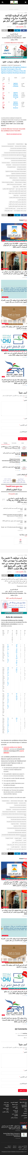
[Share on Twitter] (11, 30)
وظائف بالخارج (6, 1111)
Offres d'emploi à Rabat (20, 182)
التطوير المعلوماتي (18, 838)
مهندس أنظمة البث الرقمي (10, 208)
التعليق (25, 400)
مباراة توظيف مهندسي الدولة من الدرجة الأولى (17, 204)
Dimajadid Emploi (12, 167)
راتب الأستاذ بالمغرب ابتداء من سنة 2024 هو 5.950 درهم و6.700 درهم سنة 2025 (10, 447)
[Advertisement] (14, 6)
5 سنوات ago (18, 1033)
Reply (26, 1037)
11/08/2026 (24, 304)
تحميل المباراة (4, 95)
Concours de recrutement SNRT (18, 162)
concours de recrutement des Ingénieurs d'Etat (15, 158)
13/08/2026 (24, 277)
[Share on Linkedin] (17, 30)
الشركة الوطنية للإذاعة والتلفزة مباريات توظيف (17, 193)
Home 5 (20, 1147)
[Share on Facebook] (24, 30)
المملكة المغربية (23, 195)
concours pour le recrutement (19, 164)
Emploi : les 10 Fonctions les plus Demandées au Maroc (12, 527)
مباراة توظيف (16, 195)
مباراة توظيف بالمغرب (22, 199)
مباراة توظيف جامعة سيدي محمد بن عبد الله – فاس (16, 849)
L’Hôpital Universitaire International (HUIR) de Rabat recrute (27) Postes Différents (11, 460)
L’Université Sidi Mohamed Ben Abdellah (16, 828)
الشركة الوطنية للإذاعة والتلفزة (8, 188)
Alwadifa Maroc (19, 144)
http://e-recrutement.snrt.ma (14, 134)
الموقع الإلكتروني (23, 431)
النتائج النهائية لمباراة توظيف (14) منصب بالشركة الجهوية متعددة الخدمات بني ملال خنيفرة (14, 301)
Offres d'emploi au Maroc (8, 182)
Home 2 (14, 1146)
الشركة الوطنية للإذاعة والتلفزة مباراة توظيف (17, 191)
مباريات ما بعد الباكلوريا (15, 1114)
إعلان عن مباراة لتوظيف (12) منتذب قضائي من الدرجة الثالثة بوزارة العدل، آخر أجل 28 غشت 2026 (14, 273)
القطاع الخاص (24, 1115)
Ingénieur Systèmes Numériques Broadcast (16, 175)
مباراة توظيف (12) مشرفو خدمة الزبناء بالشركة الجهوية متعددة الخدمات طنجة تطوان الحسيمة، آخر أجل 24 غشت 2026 (14, 381)
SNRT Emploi (23, 186)
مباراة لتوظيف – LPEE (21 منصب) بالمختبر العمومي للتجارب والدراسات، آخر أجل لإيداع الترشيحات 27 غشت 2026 (15, 245)
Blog (3, 240)
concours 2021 (11, 144)
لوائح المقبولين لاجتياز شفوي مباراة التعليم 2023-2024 (11, 467)
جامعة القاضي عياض (23, 1149)
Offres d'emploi (22, 177)
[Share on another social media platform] (4, 30)
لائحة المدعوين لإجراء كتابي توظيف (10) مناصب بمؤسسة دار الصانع (14, 327)
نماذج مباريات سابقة (6, 1108)
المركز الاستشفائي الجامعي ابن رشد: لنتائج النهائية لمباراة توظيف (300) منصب (15, 354)
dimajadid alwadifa (21, 167)
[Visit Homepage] (14, 2)
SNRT (24, 184)
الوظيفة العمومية (20, 12)
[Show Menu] (25, 2)
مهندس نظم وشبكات (8, 210)
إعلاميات (24, 838)
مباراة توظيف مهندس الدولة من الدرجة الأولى (17, 201)
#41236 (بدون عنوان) (22, 1146)
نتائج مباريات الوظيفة (6, 1105)
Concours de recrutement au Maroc (18, 150)
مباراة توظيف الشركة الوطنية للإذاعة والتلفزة (17, 197)
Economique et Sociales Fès (9, 811)
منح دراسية (6, 1102)
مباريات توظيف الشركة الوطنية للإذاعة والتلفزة (17, 206)
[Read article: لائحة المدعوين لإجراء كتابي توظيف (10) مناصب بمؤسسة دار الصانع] (14, 315)
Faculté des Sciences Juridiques (18, 819)
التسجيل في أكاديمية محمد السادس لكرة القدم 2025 (11, 453)
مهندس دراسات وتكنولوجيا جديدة (20, 210)
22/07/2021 (9, 571)
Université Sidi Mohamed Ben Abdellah (17, 832)
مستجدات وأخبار (14, 1117)
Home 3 (9, 1146)
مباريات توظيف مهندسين (21, 208)
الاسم (25, 418)
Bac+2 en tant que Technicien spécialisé (23, 1104)
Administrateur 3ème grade (17, 800)
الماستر (25, 1117)
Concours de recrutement (7, 146)
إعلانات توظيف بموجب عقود (21, 188)
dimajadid (8, 164)
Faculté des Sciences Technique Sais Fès (16, 821)
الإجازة (3, 376)
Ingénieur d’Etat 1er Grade (20, 826)
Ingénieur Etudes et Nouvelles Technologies (16, 171)
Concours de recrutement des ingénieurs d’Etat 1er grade (14, 155)
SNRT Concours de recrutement (14, 184)
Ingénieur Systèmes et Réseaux (18, 173)
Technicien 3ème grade (20, 830)
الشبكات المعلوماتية (9, 838)
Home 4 (25, 1147)
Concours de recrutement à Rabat (18, 148)
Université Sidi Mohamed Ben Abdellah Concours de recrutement (14, 835)
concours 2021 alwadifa (20, 146)
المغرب (24, 840)
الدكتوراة (25, 1113)
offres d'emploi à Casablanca (19, 180)
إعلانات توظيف (15, 186)
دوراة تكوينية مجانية (15, 1107)
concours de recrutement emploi (18, 160)
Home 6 (14, 1147)
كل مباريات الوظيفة (15, 1111)
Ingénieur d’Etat (15, 823)
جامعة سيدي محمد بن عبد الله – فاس (19, 842)
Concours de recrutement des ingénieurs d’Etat (15, 152)
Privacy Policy (8, 1147)
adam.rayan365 (19, 26)
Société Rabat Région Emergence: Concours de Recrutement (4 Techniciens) (11, 1135)
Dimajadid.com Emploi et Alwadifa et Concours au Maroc (13, 1151)
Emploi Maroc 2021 (21, 169)
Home (26, 12)
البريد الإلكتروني (23, 425)
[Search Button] (2, 2)
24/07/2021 (9, 26)
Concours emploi (6, 162)
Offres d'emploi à (13, 177)
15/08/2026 (24, 249)
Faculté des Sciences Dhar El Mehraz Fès (16, 817)
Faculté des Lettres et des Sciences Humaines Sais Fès (14, 814)
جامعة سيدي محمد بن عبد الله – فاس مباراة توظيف (16, 844)
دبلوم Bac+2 (15, 1104)
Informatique (23, 823)
